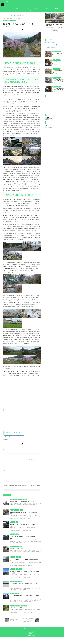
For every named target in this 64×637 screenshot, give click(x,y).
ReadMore (54, 30)
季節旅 (10, 449)
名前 (5, 470)
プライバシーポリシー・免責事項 (35, 628)
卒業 (47, 8)
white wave (7, 8)
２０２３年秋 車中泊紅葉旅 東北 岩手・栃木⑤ (54, 25)
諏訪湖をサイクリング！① (16, 548)
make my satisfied (32, 631)
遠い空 (17, 8)
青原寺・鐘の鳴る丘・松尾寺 (16, 608)
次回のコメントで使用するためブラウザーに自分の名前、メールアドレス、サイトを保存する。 (22, 486)
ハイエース (6, 449)
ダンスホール (37, 8)
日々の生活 (32, 10)
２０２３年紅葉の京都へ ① (51, 47)
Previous (46, 23)
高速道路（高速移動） (22, 449)
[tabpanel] (54, 23)
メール (5, 475)
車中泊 (16, 449)
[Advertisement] (22, 420)
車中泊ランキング (48, 119)
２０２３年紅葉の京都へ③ (50, 42)
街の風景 (27, 8)
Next (63, 23)
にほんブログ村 (6, 436)
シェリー (57, 8)
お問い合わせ (26, 628)
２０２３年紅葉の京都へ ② (51, 45)
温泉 (14, 449)
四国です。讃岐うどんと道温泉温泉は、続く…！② (22, 501)
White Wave (32, 633)
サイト (5, 480)
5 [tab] (56, 34)
